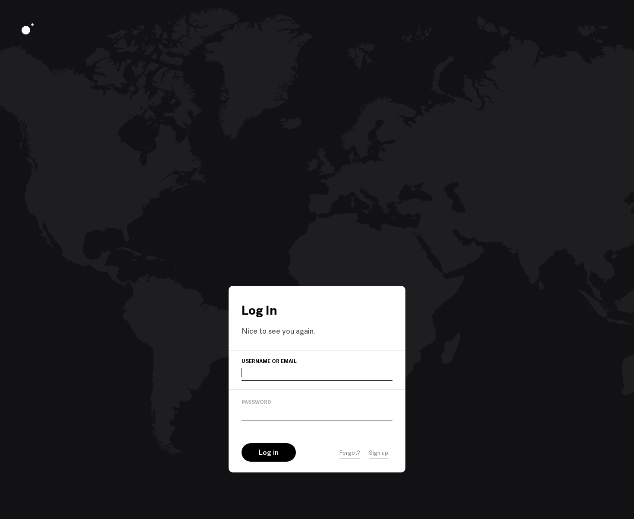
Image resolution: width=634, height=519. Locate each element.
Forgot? (349, 453)
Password (256, 402)
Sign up (378, 453)
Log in (269, 452)
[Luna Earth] (26, 30)
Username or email (269, 361)
